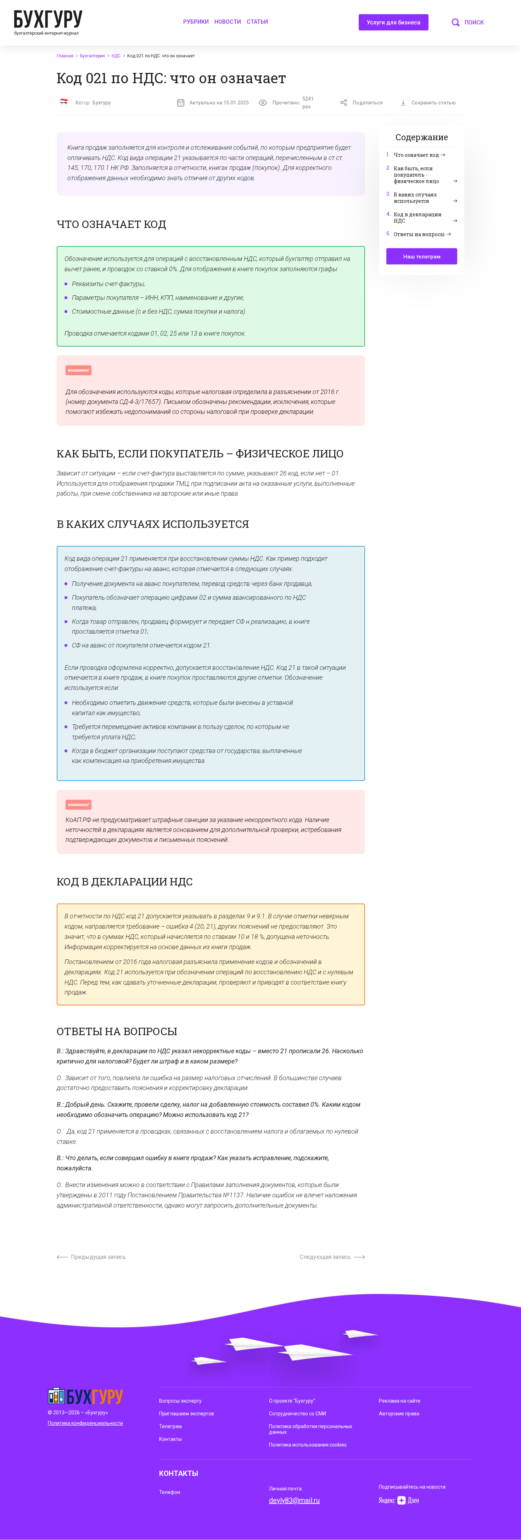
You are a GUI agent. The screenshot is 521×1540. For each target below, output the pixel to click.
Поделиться (368, 102)
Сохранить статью (433, 102)
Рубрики (196, 21)
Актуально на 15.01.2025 (219, 102)
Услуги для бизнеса (393, 22)
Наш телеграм (422, 256)
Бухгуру (102, 102)
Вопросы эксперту (180, 1401)
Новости (227, 21)
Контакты (170, 1439)
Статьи (257, 21)
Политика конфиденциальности (85, 1423)
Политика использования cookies (308, 1445)
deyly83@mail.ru (294, 1500)
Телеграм (170, 1426)
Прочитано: (293, 102)
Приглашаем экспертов (186, 1413)
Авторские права (399, 1413)
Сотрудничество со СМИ (297, 1413)
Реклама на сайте (399, 1401)
